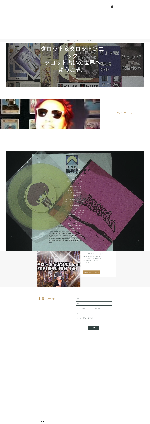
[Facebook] (39, 421)
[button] (112, 6)
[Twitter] (41, 421)
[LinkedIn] (43, 421)
